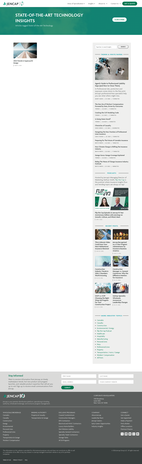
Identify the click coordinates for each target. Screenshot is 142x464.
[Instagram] (133, 434)
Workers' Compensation (105, 355)
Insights (91, 4)
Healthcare (101, 334)
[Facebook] (137, 434)
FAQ (26, 460)
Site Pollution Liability (66, 429)
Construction (102, 326)
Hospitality (101, 336)
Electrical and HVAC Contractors (70, 423)
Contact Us (115, 4)
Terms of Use (7, 460)
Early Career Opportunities (101, 423)
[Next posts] (126, 204)
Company (96, 412)
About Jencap (96, 415)
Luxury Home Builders (66, 426)
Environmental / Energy (105, 328)
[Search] (123, 46)
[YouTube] (129, 434)
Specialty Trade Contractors (68, 435)
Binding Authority (39, 412)
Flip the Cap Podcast (104, 331)
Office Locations (126, 426)
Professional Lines (103, 347)
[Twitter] (122, 434)
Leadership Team (97, 418)
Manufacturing (102, 339)
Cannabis (100, 320)
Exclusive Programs (67, 412)
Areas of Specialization (75, 4)
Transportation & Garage (11, 437)
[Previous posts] (96, 204)
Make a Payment (126, 421)
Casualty (100, 323)
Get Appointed (126, 418)
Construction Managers (67, 418)
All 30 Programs (64, 440)
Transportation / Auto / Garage (108, 352)
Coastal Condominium (66, 415)
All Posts (100, 358)
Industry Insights (97, 426)
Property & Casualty (38, 415)
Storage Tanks (63, 437)
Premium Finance (127, 429)
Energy (5, 423)
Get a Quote (125, 415)
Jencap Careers (97, 421)
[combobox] (106, 47)
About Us (102, 4)
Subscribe (119, 19)
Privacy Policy (18, 460)
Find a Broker (125, 423)
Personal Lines (102, 342)
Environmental (8, 426)
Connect (124, 412)
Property (100, 350)
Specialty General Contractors (69, 432)
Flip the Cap (120, 180)
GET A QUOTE (129, 4)
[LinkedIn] (126, 434)
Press (99, 344)
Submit (68, 388)
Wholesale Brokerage (12, 412)
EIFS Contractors (64, 421)
